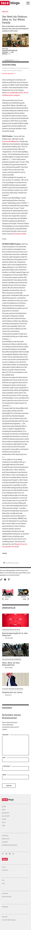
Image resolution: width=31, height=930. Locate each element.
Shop (3, 883)
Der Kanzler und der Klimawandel (11, 659)
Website (4, 775)
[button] (5, 579)
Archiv (4, 822)
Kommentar (5, 734)
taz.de (3, 867)
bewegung (5, 907)
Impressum (5, 835)
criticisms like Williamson (10, 141)
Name (4, 757)
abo (3, 880)
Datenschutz (5, 839)
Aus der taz (5, 893)
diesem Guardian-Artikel (18, 234)
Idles (17, 563)
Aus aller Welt (5, 816)
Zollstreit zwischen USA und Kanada (12, 689)
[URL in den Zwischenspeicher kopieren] (1, 579)
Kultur (3, 810)
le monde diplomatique (9, 920)
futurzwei (4, 917)
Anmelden (5, 842)
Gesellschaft (5, 813)
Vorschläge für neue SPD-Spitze (11, 629)
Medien (4, 819)
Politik (4, 806)
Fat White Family (10, 563)
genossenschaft (6, 896)
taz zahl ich (5, 870)
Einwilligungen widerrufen (9, 845)
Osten (3, 825)
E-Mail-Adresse (6, 766)
